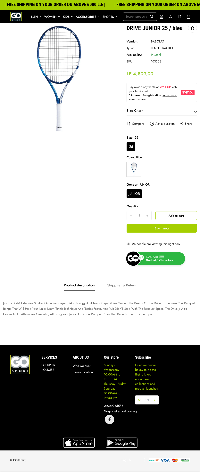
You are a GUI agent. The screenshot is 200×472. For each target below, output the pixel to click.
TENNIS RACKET (162, 48)
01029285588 (113, 405)
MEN (34, 16)
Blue (134, 169)
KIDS (66, 16)
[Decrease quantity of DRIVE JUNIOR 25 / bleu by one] (131, 215)
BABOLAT (157, 41)
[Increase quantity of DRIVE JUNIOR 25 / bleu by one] (147, 215)
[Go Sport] (16, 16)
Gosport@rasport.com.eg (120, 411)
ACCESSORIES (86, 16)
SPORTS (108, 16)
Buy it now (161, 228)
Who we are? (82, 366)
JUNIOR (134, 193)
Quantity (132, 206)
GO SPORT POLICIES (48, 367)
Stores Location (83, 372)
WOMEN (50, 16)
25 (131, 146)
